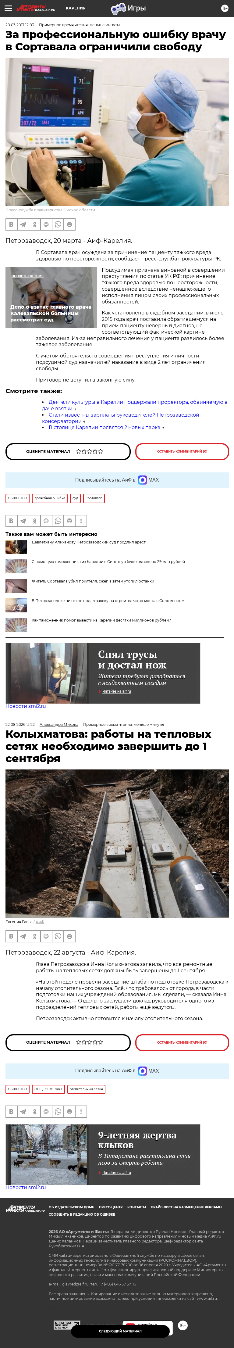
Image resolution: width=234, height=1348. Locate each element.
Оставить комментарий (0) (182, 452)
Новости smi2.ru (25, 706)
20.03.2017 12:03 (19, 25)
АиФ (40, 922)
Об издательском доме (71, 1207)
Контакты (136, 1207)
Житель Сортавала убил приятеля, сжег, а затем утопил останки (93, 581)
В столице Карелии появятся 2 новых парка (104, 427)
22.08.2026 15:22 (20, 724)
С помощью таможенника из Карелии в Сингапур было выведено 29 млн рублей (108, 561)
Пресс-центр (110, 1207)
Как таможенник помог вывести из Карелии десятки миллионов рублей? (101, 620)
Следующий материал (120, 1331)
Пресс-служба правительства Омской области (50, 210)
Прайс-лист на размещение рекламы (186, 1207)
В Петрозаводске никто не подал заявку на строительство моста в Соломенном (108, 600)
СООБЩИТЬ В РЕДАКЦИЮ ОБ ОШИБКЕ (82, 1215)
